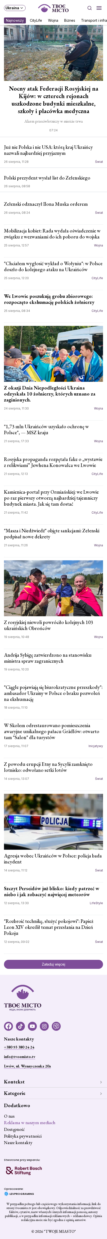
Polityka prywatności (23, 1136)
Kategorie (14, 1093)
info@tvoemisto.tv (19, 1056)
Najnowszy (15, 20)
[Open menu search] (90, 8)
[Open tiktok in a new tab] (20, 1026)
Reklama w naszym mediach (29, 1122)
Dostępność (14, 1129)
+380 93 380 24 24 (19, 1047)
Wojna (53, 20)
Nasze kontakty (18, 1142)
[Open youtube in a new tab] (32, 1026)
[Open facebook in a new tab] (8, 1026)
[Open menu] (99, 8)
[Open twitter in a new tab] (56, 1026)
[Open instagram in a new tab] (44, 1026)
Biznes (69, 20)
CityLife (36, 20)
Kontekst (14, 1081)
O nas (9, 1116)
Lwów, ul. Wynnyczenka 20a (27, 1066)
